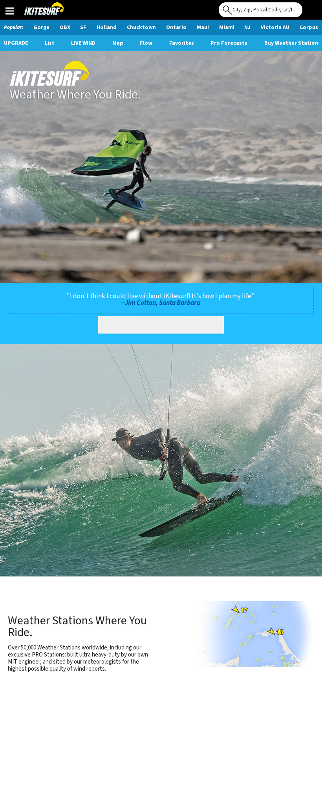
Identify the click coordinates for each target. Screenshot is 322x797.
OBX (65, 27)
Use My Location (310, 7)
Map (117, 43)
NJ (247, 27)
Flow (146, 43)
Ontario (176, 27)
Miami (226, 27)
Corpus (309, 27)
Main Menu (9, 10)
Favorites (181, 43)
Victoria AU (275, 27)
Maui (203, 27)
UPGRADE (16, 43)
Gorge (41, 27)
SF (83, 27)
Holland (107, 27)
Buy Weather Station (291, 43)
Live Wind (83, 43)
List (50, 43)
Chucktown (141, 27)
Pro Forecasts (228, 43)
